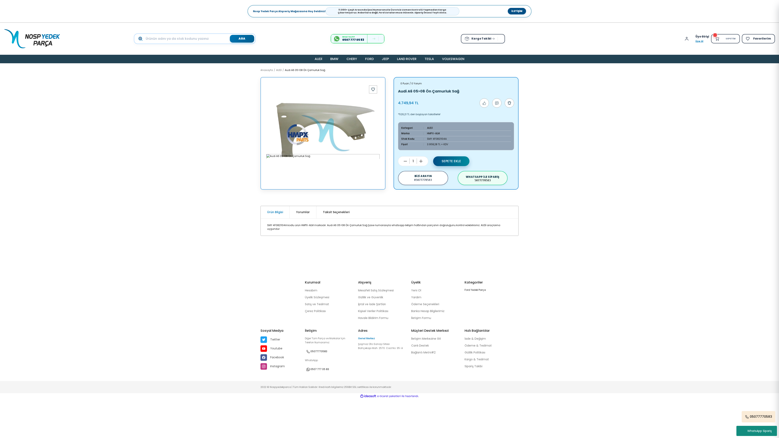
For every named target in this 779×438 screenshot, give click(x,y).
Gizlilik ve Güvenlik (370, 297)
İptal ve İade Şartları (372, 304)
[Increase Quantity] (421, 161)
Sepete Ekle (451, 161)
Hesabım (311, 290)
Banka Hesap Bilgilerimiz (427, 311)
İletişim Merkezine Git (426, 339)
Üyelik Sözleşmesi (317, 297)
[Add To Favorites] (373, 89)
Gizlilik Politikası (475, 352)
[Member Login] (687, 38)
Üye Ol (699, 41)
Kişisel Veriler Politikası (373, 311)
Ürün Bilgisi (275, 212)
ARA (242, 38)
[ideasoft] (368, 396)
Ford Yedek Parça (475, 290)
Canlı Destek (420, 346)
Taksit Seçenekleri (336, 212)
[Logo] (32, 38)
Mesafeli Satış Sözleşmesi (376, 290)
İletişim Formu (421, 318)
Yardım (416, 297)
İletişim (516, 11)
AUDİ (430, 128)
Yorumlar (303, 212)
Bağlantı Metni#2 (423, 352)
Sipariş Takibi (473, 366)
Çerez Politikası (315, 311)
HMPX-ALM (433, 133)
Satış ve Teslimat (317, 304)
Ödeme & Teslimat (478, 346)
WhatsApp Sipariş (759, 431)
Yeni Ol (416, 290)
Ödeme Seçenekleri (425, 304)
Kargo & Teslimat (477, 359)
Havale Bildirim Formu (373, 318)
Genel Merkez (366, 338)
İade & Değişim (475, 339)
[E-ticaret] (389, 396)
